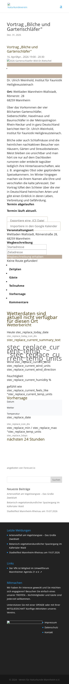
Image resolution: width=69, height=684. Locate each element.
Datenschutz (51, 627)
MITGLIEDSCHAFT (16, 608)
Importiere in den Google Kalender (33, 226)
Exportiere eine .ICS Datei (27, 220)
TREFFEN (20, 595)
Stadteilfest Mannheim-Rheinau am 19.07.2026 (32, 511)
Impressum (51, 622)
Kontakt (49, 632)
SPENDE (40, 604)
